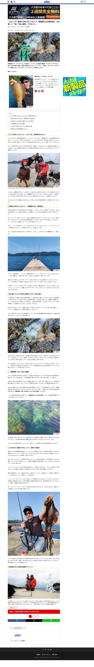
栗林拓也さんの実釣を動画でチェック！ (18, 128)
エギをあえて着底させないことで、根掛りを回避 (20, 126)
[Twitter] (34, 620)
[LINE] (51, 620)
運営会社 (38, 654)
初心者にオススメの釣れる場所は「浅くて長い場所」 (21, 121)
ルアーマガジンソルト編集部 (23, 26)
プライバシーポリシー (46, 654)
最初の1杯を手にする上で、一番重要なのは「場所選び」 (22, 118)
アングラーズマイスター (29, 30)
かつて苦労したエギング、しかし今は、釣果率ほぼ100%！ (23, 115)
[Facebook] (17, 620)
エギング (11, 30)
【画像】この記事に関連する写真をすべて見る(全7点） (24, 612)
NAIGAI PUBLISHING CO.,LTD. (46, 657)
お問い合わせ (54, 654)
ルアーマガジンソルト (18, 30)
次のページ (12, 608)
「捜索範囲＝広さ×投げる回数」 (17, 123)
